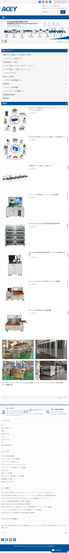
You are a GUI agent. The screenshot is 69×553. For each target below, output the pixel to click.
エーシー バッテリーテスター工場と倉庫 (49, 383)
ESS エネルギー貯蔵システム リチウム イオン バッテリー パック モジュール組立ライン (47, 109)
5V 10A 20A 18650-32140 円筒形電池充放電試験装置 (44, 223)
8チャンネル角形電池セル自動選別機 (40, 310)
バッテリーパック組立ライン (13, 58)
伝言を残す (58, 550)
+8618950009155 (51, 6)
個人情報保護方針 (6, 445)
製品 (2, 431)
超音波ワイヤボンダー (8, 482)
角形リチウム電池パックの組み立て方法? (17, 55)
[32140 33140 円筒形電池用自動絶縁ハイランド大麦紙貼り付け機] (15, 264)
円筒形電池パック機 (10, 62)
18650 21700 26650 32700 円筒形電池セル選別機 (15, 504)
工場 (66, 41)
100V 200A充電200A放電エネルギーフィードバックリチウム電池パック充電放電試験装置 (28, 495)
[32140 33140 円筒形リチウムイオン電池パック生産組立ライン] (15, 149)
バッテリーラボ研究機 (10, 87)
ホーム (62, 41)
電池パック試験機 (6, 473)
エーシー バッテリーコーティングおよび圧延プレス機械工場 (17, 384)
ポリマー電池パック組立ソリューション (16, 69)
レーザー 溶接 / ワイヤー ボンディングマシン (18, 66)
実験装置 (6, 98)
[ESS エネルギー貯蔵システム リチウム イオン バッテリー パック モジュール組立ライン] (15, 120)
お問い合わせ (5, 434)
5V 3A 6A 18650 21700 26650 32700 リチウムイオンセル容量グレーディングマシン (26, 498)
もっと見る (32, 113)
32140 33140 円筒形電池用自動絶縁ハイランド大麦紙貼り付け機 (47, 253)
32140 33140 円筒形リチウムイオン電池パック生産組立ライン (47, 137)
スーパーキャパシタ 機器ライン (14, 91)
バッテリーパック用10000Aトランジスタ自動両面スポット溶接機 (21, 510)
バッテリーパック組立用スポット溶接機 (13, 467)
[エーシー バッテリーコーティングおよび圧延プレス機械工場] (18, 360)
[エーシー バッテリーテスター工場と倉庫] (51, 360)
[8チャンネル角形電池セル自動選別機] (15, 322)
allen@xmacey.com (55, 8)
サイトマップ (5, 439)
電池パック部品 (8, 76)
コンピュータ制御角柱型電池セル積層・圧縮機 (15, 501)
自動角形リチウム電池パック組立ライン (41, 166)
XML (2, 442)
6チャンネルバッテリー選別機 (10, 459)
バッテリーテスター (10, 73)
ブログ (3, 436)
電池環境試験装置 (9, 95)
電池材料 (6, 84)
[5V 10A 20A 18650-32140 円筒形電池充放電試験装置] (15, 235)
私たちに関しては (6, 428)
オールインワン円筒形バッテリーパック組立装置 (43, 194)
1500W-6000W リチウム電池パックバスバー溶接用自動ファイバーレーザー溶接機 (26, 507)
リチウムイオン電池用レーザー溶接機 (12, 476)
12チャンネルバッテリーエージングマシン (14, 464)
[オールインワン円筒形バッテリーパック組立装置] (15, 206)
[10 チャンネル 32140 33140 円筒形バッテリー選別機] (15, 293)
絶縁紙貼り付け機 (6, 479)
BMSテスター (5, 470)
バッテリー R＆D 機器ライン (12, 80)
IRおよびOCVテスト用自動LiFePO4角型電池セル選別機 (18, 512)
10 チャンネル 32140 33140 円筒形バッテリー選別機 (44, 281)
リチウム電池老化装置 (8, 456)
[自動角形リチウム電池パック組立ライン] (15, 177)
